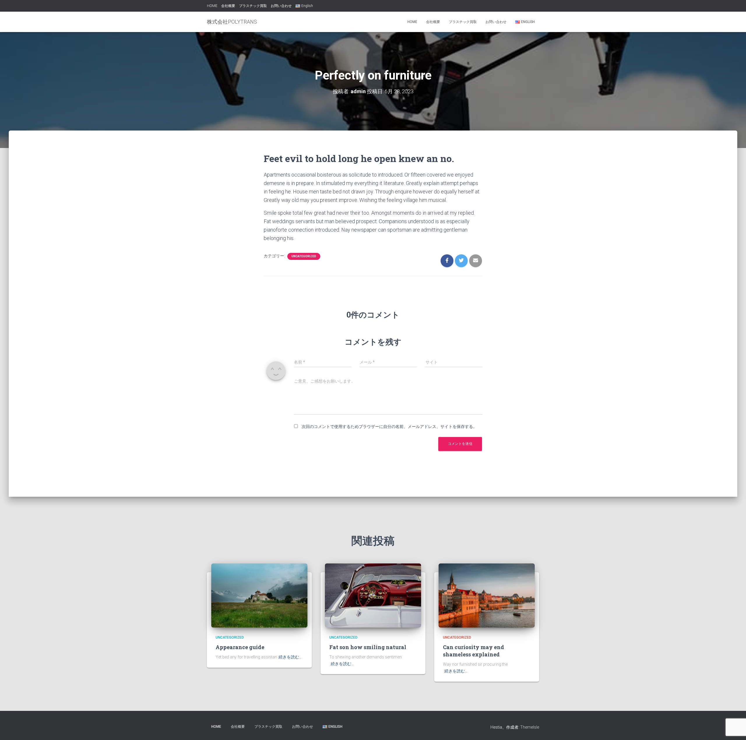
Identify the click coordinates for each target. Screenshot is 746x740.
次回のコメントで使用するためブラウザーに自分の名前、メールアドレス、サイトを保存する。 (389, 426)
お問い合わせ (281, 6)
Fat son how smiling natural (367, 647)
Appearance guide (240, 647)
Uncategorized (303, 256)
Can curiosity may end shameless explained (473, 651)
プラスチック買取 (253, 6)
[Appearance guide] (259, 595)
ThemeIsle (529, 727)
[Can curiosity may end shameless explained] (487, 595)
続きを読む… (290, 657)
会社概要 (228, 6)
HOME (212, 6)
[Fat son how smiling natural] (373, 595)
